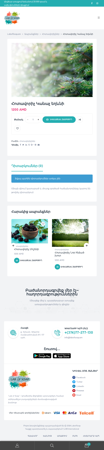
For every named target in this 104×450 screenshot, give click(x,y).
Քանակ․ (19, 119)
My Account (17, 445)
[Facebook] (92, 3)
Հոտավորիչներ (27, 141)
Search (52, 445)
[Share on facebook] (20, 145)
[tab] (27, 167)
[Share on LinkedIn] (26, 145)
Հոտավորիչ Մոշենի (26, 249)
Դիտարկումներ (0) (27, 166)
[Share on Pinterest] (35, 145)
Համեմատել (79, 119)
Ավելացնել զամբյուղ (61, 119)
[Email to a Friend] (38, 145)
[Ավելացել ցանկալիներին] (17, 128)
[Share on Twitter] (23, 145)
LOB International (71, 429)
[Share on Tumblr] (29, 145)
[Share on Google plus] (32, 145)
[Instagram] (97, 3)
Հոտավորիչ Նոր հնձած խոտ (69, 254)
